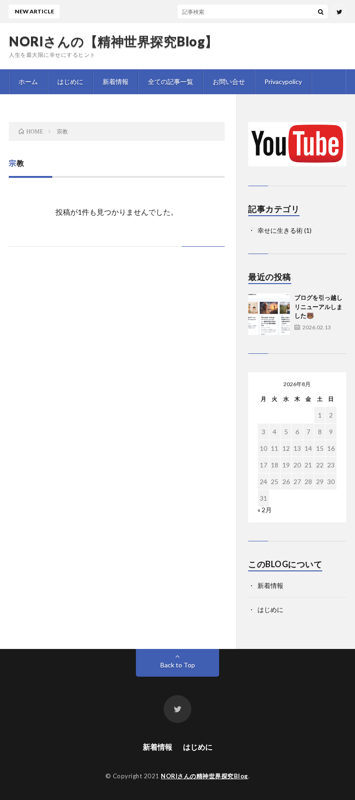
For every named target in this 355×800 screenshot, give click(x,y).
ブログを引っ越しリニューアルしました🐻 (318, 306)
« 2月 (264, 510)
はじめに (70, 81)
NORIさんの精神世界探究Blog (204, 776)
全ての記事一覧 (170, 81)
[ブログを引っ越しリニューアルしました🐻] (269, 314)
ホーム (28, 81)
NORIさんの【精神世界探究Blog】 (113, 41)
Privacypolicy (283, 81)
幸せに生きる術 (280, 230)
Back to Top (177, 665)
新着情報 (116, 81)
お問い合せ (229, 81)
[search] (321, 11)
